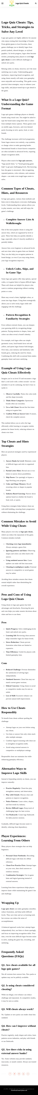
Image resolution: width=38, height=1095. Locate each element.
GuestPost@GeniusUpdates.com (19, 1090)
